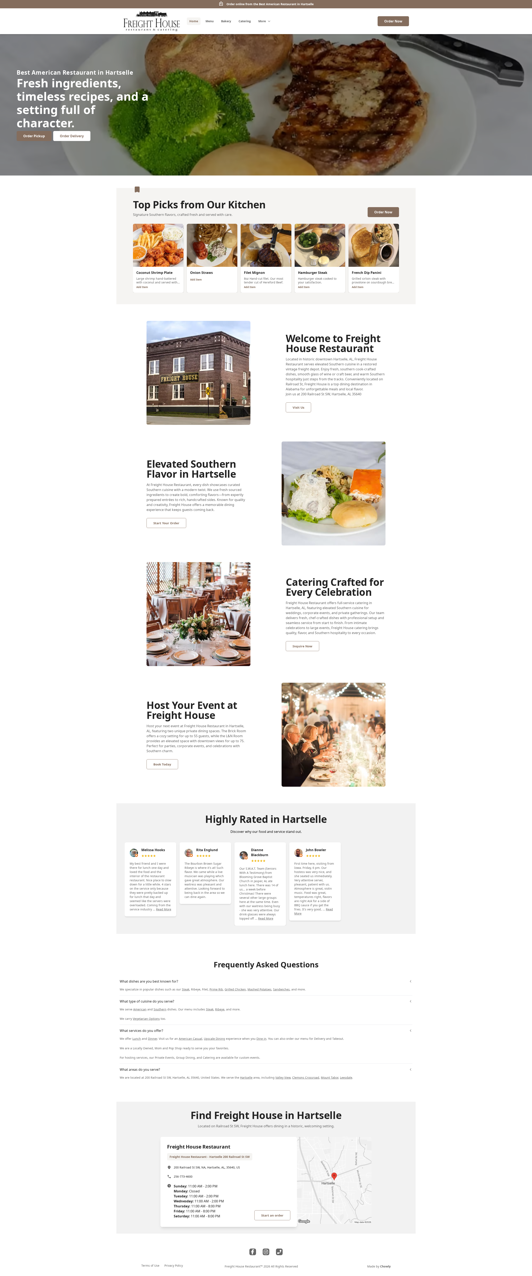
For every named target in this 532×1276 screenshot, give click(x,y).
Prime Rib (216, 989)
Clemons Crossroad (305, 1077)
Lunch (136, 1039)
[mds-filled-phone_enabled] (279, 1252)
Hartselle (246, 1077)
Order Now (393, 21)
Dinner (152, 1039)
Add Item (142, 287)
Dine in (261, 1039)
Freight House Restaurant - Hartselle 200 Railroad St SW (210, 1157)
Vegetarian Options (146, 1019)
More (262, 21)
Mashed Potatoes (259, 989)
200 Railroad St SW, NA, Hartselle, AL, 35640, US (207, 1167)
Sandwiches (281, 989)
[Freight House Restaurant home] (151, 21)
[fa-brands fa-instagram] (266, 1252)
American (140, 1009)
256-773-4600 (183, 1176)
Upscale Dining (214, 1039)
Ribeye (219, 1009)
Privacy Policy (173, 1265)
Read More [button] (163, 909)
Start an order (272, 1215)
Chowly (385, 1266)
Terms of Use (150, 1265)
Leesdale (346, 1077)
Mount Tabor (329, 1077)
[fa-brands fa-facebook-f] (252, 1252)
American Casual (190, 1039)
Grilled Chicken (235, 989)
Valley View (283, 1077)
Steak (185, 989)
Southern (160, 1009)
